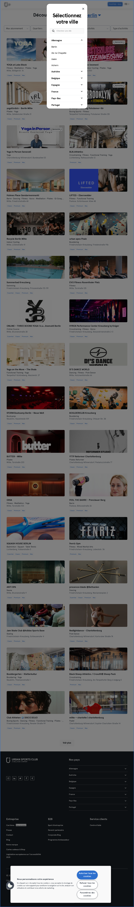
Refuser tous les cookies (87, 884)
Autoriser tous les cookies (87, 875)
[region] (60, 884)
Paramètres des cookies (87, 894)
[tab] (67, 52)
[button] (10, 885)
